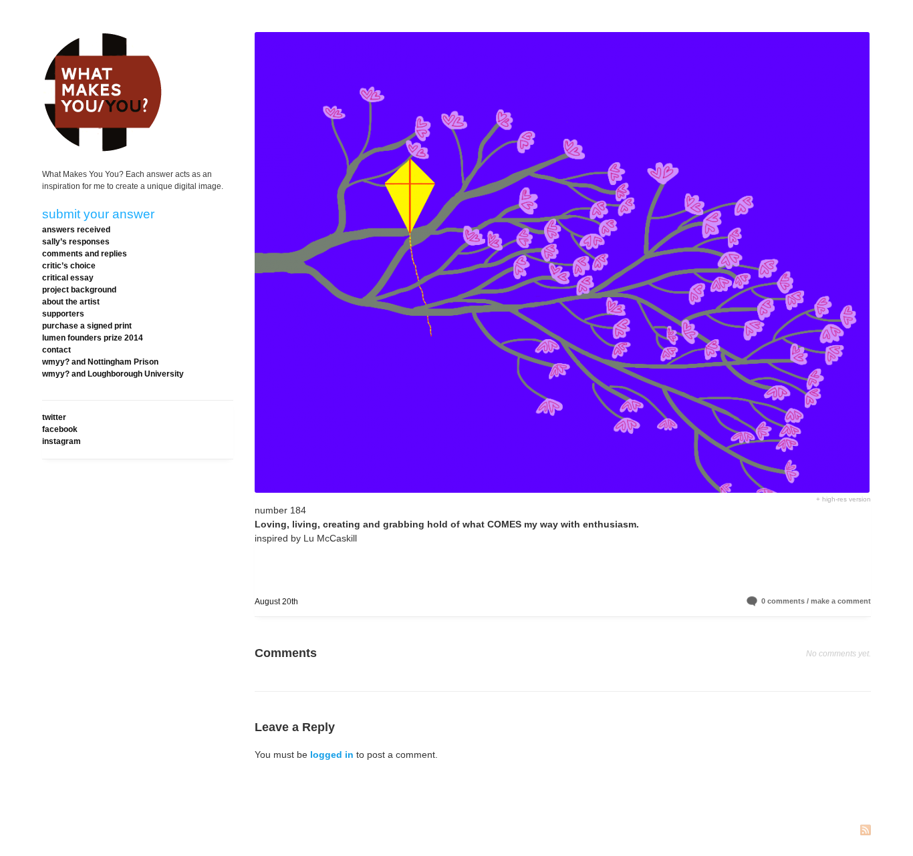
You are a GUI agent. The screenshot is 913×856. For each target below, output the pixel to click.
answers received (76, 229)
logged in (332, 754)
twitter (54, 417)
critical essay (68, 277)
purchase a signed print (87, 326)
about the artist (71, 301)
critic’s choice (69, 265)
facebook (60, 429)
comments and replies (84, 253)
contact (56, 350)
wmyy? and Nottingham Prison (100, 362)
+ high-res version (843, 499)
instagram (61, 441)
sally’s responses (76, 241)
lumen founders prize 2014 (92, 338)
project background (79, 289)
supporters (63, 313)
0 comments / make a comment (816, 601)
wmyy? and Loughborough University (113, 374)
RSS (865, 831)
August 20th (276, 601)
